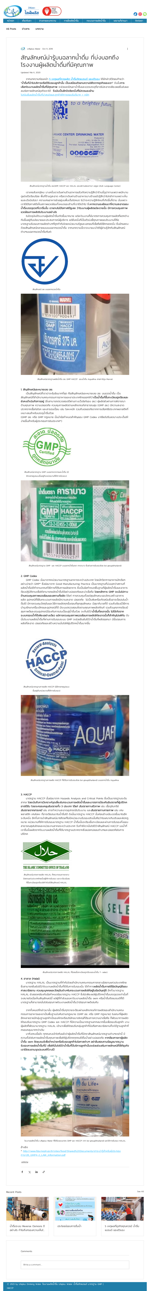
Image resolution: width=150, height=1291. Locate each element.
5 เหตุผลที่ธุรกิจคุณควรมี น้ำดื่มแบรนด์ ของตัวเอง (122, 1228)
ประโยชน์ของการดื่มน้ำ (69, 1226)
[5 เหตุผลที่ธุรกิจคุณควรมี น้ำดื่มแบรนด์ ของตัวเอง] (122, 1209)
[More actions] (127, 49)
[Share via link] (43, 1172)
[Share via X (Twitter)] (29, 1172)
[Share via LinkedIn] (36, 1172)
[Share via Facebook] (22, 1172)
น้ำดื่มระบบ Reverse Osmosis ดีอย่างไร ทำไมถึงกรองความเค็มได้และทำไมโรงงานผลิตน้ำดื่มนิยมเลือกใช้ (27, 1228)
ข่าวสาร (26, 28)
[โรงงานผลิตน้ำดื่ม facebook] (135, 14)
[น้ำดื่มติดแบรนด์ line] (145, 14)
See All (140, 1191)
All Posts (11, 28)
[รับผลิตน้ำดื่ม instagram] (140, 14)
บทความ (39, 28)
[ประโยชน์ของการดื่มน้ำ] (75, 1209)
